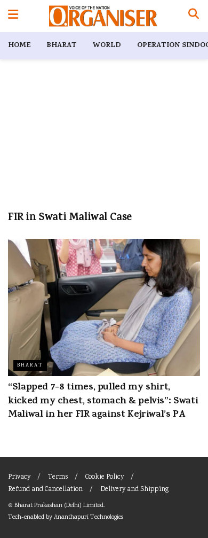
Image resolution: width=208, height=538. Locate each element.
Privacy (19, 477)
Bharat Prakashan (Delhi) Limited (58, 505)
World (107, 46)
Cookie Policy (104, 477)
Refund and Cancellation (45, 490)
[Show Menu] (13, 16)
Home (19, 46)
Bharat (61, 46)
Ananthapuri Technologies (88, 517)
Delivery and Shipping (134, 490)
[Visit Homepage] (103, 16)
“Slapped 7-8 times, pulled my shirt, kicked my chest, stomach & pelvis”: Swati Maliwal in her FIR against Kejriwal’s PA (103, 401)
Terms (58, 477)
